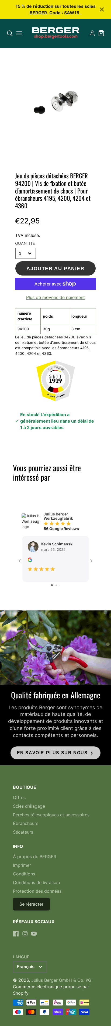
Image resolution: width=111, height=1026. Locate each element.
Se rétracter (31, 904)
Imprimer (22, 865)
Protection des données (37, 891)
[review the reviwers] (30, 560)
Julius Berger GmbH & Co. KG (61, 980)
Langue (21, 956)
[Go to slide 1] (52, 585)
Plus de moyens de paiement (55, 297)
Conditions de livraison (36, 882)
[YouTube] (34, 934)
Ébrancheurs (25, 823)
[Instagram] (25, 934)
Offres (19, 797)
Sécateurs (23, 832)
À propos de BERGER (34, 856)
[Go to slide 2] (56, 585)
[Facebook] (16, 934)
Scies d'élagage (29, 806)
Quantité (25, 243)
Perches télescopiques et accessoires (51, 814)
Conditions (24, 873)
